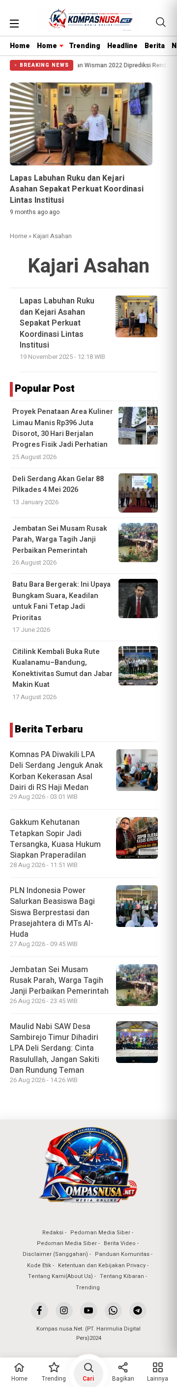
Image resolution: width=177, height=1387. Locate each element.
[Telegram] (138, 1310)
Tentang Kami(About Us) (60, 1276)
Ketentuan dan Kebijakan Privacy (102, 1265)
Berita (155, 46)
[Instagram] (64, 1310)
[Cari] (160, 22)
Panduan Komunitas (122, 1254)
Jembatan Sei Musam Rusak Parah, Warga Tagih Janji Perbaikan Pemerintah (59, 539)
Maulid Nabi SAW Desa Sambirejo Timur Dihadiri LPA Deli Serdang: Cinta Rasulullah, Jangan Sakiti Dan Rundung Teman (54, 1049)
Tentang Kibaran (122, 1276)
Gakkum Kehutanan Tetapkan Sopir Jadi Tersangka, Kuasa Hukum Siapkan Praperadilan (55, 838)
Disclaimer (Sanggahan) (55, 1254)
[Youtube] (88, 1310)
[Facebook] (39, 1310)
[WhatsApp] (113, 1310)
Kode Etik (39, 1265)
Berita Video (120, 1243)
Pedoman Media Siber (100, 1232)
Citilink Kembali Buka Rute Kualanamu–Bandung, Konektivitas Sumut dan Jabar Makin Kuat (62, 668)
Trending (84, 46)
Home (20, 46)
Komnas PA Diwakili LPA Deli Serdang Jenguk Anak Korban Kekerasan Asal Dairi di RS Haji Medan (56, 771)
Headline (122, 46)
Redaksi (52, 1232)
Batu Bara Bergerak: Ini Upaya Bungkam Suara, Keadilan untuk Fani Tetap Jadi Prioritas (61, 601)
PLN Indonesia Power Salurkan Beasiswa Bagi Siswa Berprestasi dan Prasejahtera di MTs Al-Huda (52, 913)
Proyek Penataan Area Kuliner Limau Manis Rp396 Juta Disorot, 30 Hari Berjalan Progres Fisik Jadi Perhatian (62, 428)
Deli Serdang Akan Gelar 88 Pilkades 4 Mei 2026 (58, 484)
